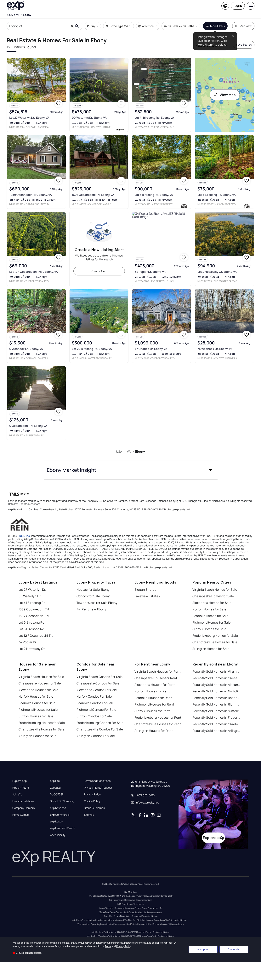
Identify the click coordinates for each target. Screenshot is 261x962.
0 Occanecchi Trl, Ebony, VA (28, 426)
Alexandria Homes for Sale (211, 603)
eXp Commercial (60, 814)
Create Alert (99, 271)
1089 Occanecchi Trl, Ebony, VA (30, 195)
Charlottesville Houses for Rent (157, 724)
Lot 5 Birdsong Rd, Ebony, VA (216, 195)
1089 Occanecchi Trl (34, 609)
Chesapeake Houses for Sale (40, 683)
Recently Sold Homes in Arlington (216, 731)
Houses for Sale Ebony (93, 589)
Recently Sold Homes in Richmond (216, 704)
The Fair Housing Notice (175, 920)
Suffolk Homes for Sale (209, 629)
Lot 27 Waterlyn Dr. (32, 589)
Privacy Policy (92, 794)
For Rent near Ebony (91, 609)
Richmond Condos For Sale (96, 709)
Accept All (203, 949)
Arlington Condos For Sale (96, 736)
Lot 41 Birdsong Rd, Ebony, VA (154, 118)
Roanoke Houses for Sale (37, 703)
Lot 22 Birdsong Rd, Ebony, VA (92, 349)
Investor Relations (23, 801)
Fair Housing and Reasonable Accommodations (130, 900)
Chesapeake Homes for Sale (213, 596)
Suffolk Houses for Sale (36, 716)
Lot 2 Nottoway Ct (32, 649)
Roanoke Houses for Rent (153, 698)
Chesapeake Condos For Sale (98, 683)
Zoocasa (55, 787)
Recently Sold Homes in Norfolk (215, 691)
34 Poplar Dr (28, 642)
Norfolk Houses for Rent (152, 691)
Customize (234, 949)
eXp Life (55, 781)
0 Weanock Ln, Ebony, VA (26, 349)
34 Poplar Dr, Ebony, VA (150, 272)
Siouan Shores (145, 589)
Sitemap (89, 814)
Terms (108, 946)
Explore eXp (19, 781)
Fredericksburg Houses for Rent (157, 717)
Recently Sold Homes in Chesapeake (216, 678)
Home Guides (20, 814)
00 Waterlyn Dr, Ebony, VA (89, 118)
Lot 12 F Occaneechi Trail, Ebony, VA (33, 272)
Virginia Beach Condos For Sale (100, 677)
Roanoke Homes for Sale (210, 616)
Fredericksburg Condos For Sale (100, 723)
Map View (246, 26)
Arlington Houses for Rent (153, 731)
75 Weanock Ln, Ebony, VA (214, 349)
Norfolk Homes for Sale (209, 609)
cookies (25, 943)
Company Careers (23, 808)
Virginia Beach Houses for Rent (157, 671)
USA (119, 451)
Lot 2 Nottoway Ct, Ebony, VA (217, 272)
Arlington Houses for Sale (37, 736)
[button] (131, 469)
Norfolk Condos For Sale (94, 696)
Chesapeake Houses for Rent (155, 678)
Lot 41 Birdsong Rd (32, 603)
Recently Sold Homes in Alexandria (216, 685)
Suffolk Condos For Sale (94, 716)
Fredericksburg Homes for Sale (215, 635)
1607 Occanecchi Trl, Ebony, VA (93, 195)
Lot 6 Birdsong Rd (31, 622)
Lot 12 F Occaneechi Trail (37, 635)
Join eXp (17, 794)
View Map (228, 94)
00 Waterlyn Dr (30, 596)
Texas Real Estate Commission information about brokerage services (130, 912)
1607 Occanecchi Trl (34, 616)
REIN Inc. (25, 536)
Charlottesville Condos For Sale (100, 729)
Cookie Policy (92, 801)
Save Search (244, 44)
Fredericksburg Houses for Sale (42, 723)
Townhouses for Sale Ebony (97, 603)
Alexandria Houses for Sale (38, 690)
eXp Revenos (58, 808)
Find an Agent (20, 787)
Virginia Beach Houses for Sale (41, 677)
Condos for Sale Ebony (93, 596)
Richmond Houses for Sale (38, 709)
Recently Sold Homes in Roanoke (216, 698)
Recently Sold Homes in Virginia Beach (216, 671)
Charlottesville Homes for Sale (214, 642)
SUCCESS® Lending (62, 801)
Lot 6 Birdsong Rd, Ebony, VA (154, 195)
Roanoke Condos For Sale (95, 703)
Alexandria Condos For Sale (97, 690)
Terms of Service (159, 896)
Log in (238, 6)
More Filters (217, 26)
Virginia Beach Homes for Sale (214, 589)
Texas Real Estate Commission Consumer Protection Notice (130, 916)
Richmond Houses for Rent (154, 704)
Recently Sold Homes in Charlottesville (216, 724)
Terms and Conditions (97, 781)
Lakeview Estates (147, 596)
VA (129, 451)
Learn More (176, 924)
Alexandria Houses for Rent (154, 685)
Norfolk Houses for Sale (36, 696)
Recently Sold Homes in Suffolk (215, 711)
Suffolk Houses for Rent (152, 711)
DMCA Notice (130, 892)
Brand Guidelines (94, 808)
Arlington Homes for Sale (211, 649)
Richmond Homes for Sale (211, 622)
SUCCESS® (57, 794)
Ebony (140, 451)
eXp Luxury (56, 821)
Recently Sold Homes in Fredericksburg (216, 717)
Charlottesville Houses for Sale (42, 729)
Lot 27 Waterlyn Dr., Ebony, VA (29, 118)
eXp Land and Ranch (62, 828)
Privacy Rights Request (98, 787)
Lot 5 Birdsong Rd (31, 629)
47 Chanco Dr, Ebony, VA (151, 349)
